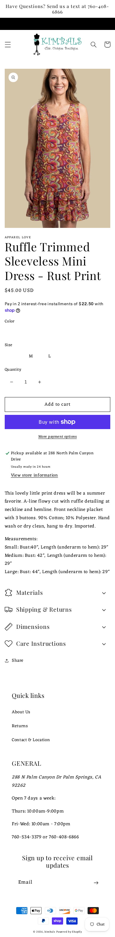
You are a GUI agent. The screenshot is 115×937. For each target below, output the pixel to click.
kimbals (50, 932)
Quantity (13, 370)
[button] (7, 44)
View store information (34, 475)
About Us (21, 712)
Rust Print (22, 332)
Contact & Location (31, 740)
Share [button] (18, 660)
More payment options (57, 437)
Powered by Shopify (69, 932)
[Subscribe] (96, 882)
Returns (20, 726)
